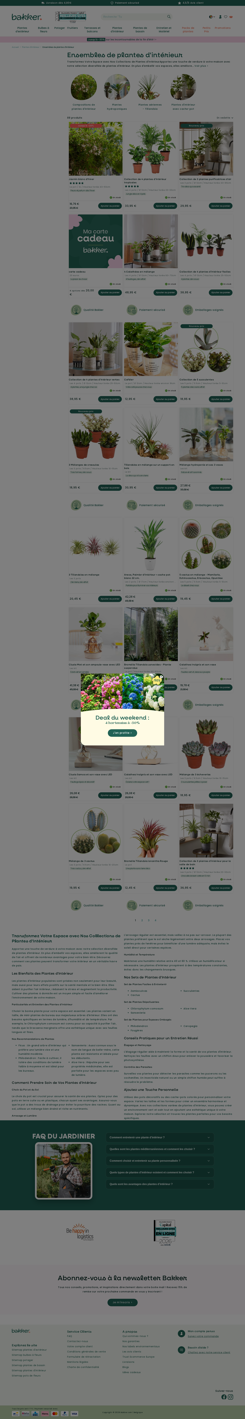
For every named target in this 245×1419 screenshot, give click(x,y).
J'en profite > (122, 733)
